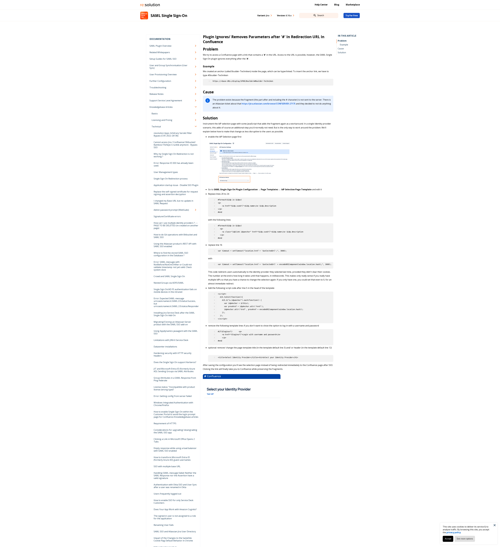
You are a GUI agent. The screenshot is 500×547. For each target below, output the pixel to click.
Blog (336, 4)
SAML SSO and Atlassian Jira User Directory (175, 531)
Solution (342, 52)
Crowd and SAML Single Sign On (169, 276)
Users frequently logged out (167, 493)
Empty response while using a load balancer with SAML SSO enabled (175, 449)
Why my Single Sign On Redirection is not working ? (174, 155)
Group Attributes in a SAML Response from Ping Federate (175, 379)
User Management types (166, 172)
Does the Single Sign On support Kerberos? (175, 362)
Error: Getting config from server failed (173, 396)
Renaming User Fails (164, 525)
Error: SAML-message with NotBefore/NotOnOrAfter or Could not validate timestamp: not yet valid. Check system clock (173, 266)
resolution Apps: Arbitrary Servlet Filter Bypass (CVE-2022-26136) (173, 134)
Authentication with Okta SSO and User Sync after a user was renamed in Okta (175, 486)
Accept (448, 539)
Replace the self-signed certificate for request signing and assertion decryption (176, 193)
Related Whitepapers (159, 52)
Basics (155, 113)
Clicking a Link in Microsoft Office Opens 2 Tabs (174, 440)
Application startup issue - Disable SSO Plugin (176, 185)
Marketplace (353, 4)
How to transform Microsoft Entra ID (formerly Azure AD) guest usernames (172, 458)
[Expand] (196, 45)
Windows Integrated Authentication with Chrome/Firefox (173, 404)
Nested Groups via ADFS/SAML (169, 282)
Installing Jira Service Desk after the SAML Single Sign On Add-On (174, 314)
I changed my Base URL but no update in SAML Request (173, 202)
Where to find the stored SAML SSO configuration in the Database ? (171, 254)
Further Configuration (160, 81)
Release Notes (156, 94)
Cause (341, 48)
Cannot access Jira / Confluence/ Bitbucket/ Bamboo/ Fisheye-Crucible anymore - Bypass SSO (175, 145)
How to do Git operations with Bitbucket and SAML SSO (175, 236)
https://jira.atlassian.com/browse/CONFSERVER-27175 (268, 103)
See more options (465, 539)
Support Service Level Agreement (165, 100)
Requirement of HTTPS (165, 423)
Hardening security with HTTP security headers (172, 354)
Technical (156, 126)
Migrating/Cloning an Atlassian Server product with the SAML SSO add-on (172, 323)
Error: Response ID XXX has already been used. (173, 164)
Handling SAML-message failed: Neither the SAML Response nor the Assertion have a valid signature (175, 475)
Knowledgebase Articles (161, 107)
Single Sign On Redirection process (171, 178)
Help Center (321, 4)
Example (344, 44)
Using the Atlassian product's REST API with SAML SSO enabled (175, 245)
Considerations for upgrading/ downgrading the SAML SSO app (175, 431)
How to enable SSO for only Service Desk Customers (173, 501)
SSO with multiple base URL (167, 466)
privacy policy (453, 532)
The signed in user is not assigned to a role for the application (175, 517)
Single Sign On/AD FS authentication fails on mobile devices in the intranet (175, 290)
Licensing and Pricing (162, 120)
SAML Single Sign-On (169, 15)
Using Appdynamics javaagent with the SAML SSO (176, 332)
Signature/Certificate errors (167, 216)
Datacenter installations (165, 346)
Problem (342, 40)
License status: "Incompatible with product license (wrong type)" (174, 388)
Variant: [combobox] (263, 15)
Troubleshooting (157, 87)
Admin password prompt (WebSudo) (171, 209)
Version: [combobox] (284, 15)
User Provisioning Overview (163, 74)
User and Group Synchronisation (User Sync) (168, 66)
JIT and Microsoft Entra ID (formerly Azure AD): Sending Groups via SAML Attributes (174, 370)
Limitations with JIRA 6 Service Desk (171, 340)
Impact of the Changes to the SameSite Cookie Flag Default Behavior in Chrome (173, 539)
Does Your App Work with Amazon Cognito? (175, 509)
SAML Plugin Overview (160, 45)
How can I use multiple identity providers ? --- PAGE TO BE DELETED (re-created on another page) (176, 225)
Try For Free (351, 15)
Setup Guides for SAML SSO (162, 58)
